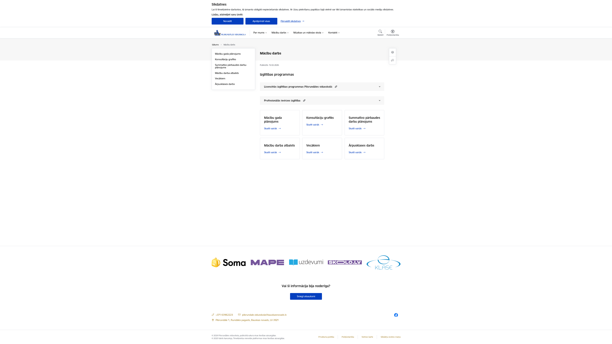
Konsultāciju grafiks (225, 59)
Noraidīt (227, 21)
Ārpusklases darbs (225, 84)
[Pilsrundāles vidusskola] (230, 33)
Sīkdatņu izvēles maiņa (391, 337)
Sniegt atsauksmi (306, 296)
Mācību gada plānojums (228, 53)
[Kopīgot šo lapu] (392, 60)
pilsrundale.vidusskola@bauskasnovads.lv (264, 314)
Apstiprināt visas (261, 21)
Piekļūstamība (348, 337)
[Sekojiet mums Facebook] (396, 315)
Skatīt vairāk (270, 128)
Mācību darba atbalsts (227, 73)
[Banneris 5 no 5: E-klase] (384, 262)
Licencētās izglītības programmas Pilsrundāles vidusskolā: (298, 86)
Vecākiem (220, 78)
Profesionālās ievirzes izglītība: (282, 100)
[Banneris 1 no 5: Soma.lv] (229, 262)
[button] (335, 87)
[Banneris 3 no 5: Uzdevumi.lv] (306, 262)
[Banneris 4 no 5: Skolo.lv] (345, 262)
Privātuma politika (326, 337)
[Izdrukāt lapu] (392, 52)
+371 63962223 (224, 314)
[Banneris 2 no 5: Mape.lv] (267, 262)
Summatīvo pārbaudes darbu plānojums (230, 66)
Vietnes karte (367, 337)
